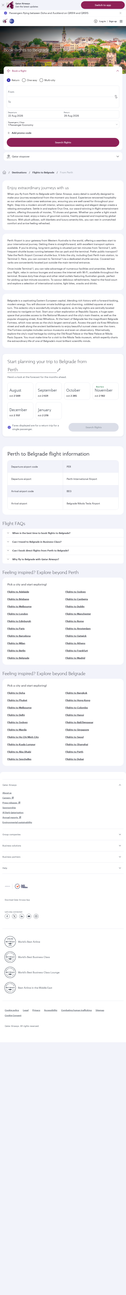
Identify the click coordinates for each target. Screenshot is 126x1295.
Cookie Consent (13, 1015)
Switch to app (103, 5)
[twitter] (14, 916)
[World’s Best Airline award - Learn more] (10, 941)
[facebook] (7, 916)
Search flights (94, 427)
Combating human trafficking (76, 1010)
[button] (65, 533)
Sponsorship (9, 807)
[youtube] (28, 916)
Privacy (36, 1010)
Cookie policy (12, 1010)
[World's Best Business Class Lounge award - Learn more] (10, 972)
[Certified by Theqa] (16, 888)
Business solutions (11, 845)
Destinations (19, 172)
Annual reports (10, 817)
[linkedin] (21, 916)
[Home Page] (4, 172)
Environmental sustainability (17, 822)
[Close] (3, 5)
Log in (102, 21)
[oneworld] (11, 21)
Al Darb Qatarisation (13, 812)
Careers (6, 797)
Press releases (9, 802)
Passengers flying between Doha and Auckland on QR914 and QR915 (48, 12)
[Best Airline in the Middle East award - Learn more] (10, 987)
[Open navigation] (121, 21)
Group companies (11, 834)
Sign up (113, 21)
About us (7, 793)
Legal (26, 1010)
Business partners (11, 856)
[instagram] (36, 916)
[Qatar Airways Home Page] (5, 21)
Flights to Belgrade (43, 172)
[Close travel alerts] (120, 13)
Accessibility (50, 1010)
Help (4, 868)
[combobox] (32, 370)
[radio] (20, 391)
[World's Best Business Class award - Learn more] (10, 957)
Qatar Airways (9, 785)
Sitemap (100, 1010)
